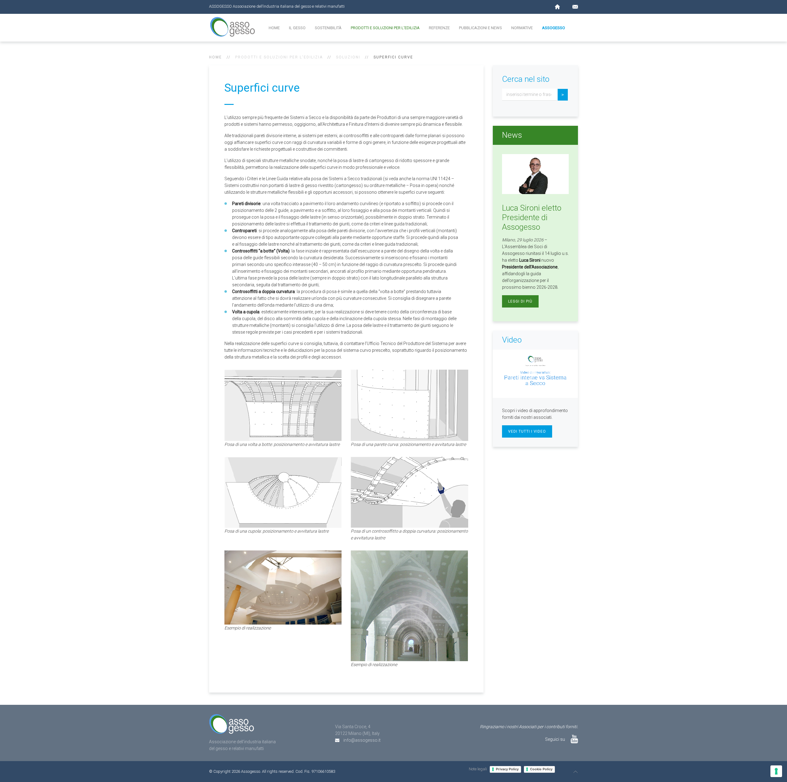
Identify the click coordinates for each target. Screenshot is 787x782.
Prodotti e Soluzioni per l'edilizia (385, 28)
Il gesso (297, 28)
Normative (522, 28)
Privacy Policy (507, 769)
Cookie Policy (541, 769)
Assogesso (553, 28)
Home (274, 28)
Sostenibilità (328, 28)
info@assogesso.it (362, 740)
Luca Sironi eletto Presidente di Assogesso (531, 217)
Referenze (439, 28)
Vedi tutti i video (527, 431)
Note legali (478, 769)
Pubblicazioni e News (480, 28)
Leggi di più (520, 301)
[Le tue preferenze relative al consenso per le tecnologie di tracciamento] (776, 771)
